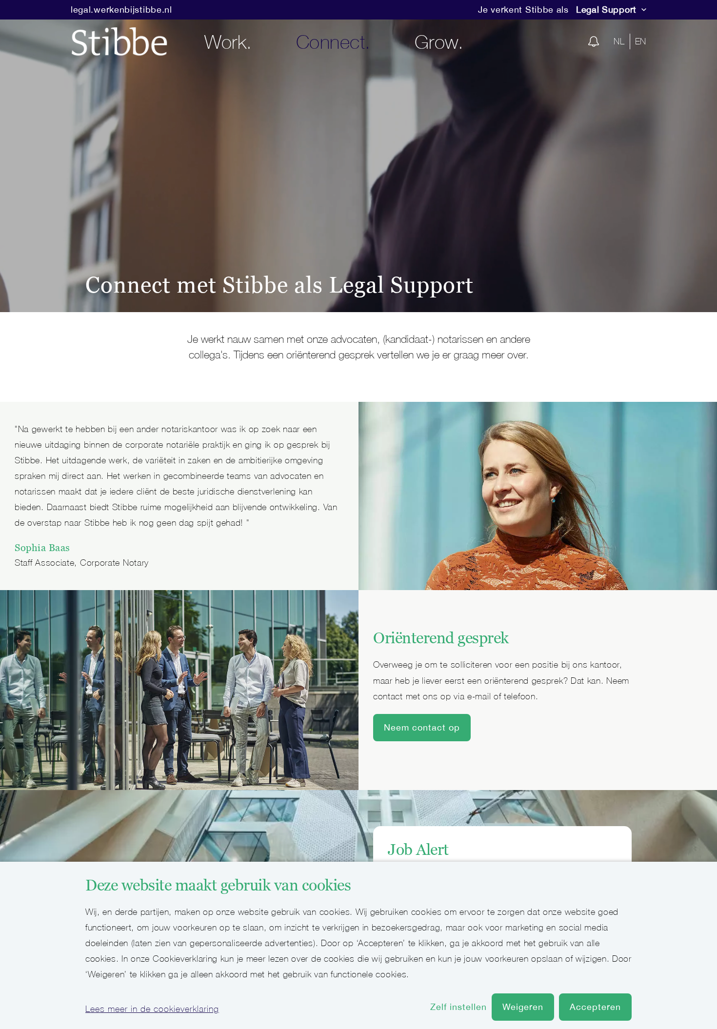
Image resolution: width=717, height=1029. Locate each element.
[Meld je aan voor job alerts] (593, 41)
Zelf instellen (458, 1007)
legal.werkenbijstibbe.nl (121, 9)
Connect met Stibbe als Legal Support (279, 284)
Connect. (333, 41)
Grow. (439, 41)
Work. (228, 41)
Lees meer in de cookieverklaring (152, 1009)
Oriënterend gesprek (441, 638)
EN (640, 41)
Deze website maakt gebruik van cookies (218, 885)
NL (619, 41)
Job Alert (418, 849)
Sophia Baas (42, 547)
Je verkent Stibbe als (523, 9)
